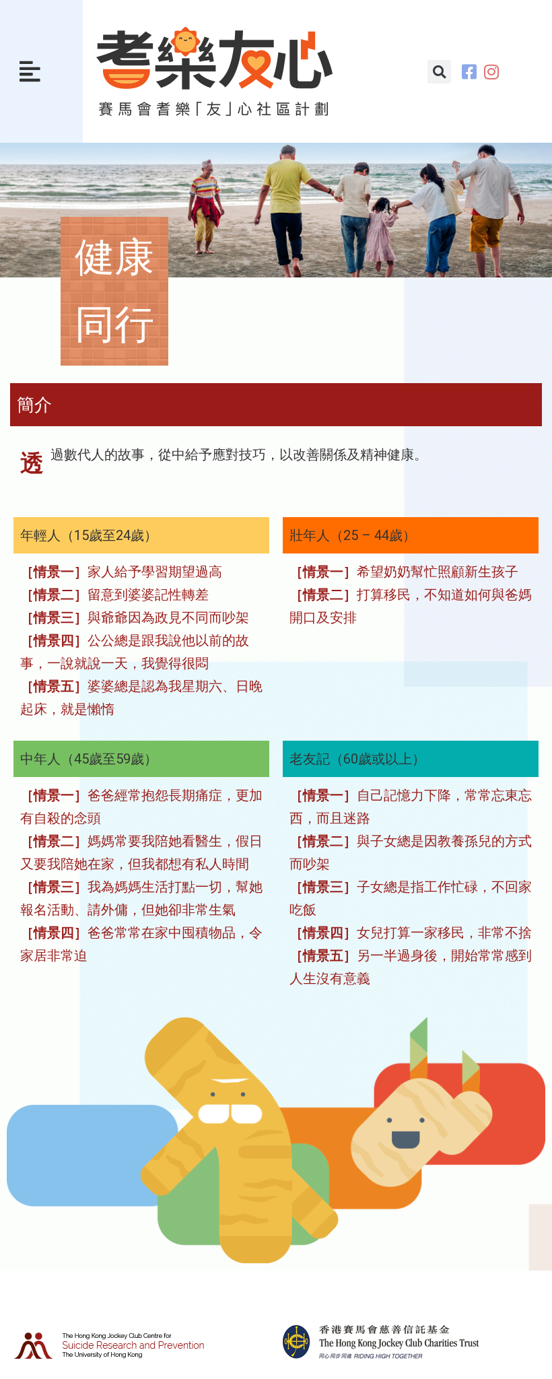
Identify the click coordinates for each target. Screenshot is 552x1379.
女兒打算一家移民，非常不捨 (410, 932)
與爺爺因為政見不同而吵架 (134, 617)
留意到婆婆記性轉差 (114, 594)
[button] (29, 71)
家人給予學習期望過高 (121, 572)
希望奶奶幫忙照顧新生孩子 (403, 572)
